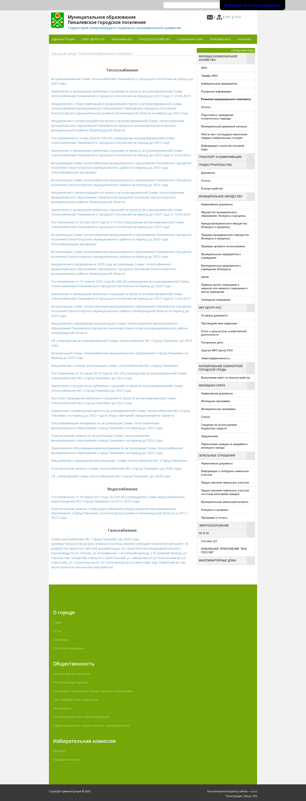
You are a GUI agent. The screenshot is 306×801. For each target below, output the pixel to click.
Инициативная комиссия (71, 674)
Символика (61, 639)
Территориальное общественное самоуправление (91, 725)
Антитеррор (62, 708)
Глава (57, 622)
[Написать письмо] (210, 17)
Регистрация (234, 796)
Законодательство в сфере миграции (81, 717)
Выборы (59, 751)
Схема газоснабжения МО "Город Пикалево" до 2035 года (95, 539)
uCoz (254, 791)
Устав (57, 631)
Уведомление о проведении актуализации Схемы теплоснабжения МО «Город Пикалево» (119, 460)
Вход (247, 796)
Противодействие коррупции (75, 699)
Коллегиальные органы (70, 682)
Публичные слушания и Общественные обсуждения (92, 691)
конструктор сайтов (235, 791)
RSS (228, 17)
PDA (238, 17)
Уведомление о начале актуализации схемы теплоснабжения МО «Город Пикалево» (114, 365)
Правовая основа (66, 759)
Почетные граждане (68, 648)
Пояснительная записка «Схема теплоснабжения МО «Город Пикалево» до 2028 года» (116, 468)
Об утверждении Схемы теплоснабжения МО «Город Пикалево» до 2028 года (110, 476)
